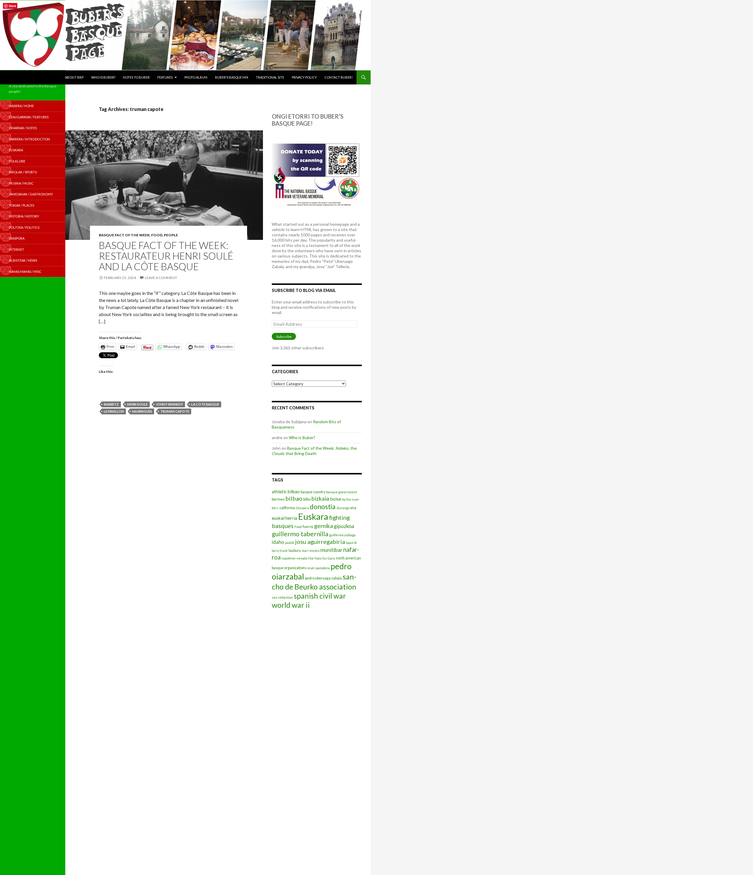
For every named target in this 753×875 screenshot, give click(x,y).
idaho (278, 542)
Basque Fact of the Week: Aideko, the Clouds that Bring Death (314, 451)
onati (311, 568)
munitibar (331, 550)
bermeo (278, 499)
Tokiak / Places (21, 205)
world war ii (291, 605)
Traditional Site (270, 77)
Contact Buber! (338, 77)
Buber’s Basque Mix (231, 77)
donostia (323, 506)
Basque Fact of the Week (124, 235)
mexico (314, 550)
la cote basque (205, 404)
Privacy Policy (304, 77)
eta (353, 507)
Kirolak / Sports (23, 172)
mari (305, 550)
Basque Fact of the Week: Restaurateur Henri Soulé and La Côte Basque (166, 255)
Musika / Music (21, 183)
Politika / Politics (24, 227)
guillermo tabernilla (300, 534)
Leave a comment (161, 277)
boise (335, 499)
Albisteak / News (23, 260)
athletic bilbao (286, 491)
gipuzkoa (344, 526)
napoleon (288, 558)
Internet (16, 249)
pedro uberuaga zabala (323, 578)
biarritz (111, 404)
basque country (313, 492)
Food (156, 235)
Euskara (313, 516)
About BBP (74, 77)
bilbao (293, 498)
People (171, 235)
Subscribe (283, 336)
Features (165, 77)
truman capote (174, 411)
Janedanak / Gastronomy (31, 194)
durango (342, 508)
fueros (308, 526)
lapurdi (351, 542)
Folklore (17, 161)
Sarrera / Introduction (29, 139)
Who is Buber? (103, 77)
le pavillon (114, 411)
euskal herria (284, 518)
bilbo (307, 499)
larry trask (280, 550)
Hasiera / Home (21, 106)
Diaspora (302, 508)
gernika (323, 525)
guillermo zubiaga (342, 535)
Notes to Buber (136, 77)
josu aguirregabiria (320, 541)
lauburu (295, 550)
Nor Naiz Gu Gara (321, 558)
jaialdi (289, 542)
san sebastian (282, 597)
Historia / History (24, 216)
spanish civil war (320, 596)
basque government (341, 492)
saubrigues (142, 411)
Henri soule (137, 404)
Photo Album (195, 77)
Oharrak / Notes (23, 128)
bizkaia (320, 498)
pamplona (323, 568)
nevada (301, 558)
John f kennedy (169, 404)
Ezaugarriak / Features (29, 117)
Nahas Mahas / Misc (25, 271)
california (287, 507)
